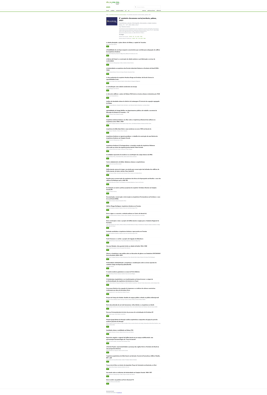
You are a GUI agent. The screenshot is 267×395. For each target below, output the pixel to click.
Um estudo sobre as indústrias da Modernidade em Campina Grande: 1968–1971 (129, 372)
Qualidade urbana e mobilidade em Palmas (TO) (119, 330)
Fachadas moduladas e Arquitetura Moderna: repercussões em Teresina (126, 231)
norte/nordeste (119, 10)
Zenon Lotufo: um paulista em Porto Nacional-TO (120, 380)
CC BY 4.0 (119, 392)
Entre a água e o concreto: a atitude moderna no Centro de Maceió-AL (126, 213)
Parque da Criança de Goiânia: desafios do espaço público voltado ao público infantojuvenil (132, 297)
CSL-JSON (137, 36)
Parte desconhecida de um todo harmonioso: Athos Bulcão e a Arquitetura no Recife (130, 305)
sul (125, 10)
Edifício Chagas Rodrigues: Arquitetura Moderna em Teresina (123, 206)
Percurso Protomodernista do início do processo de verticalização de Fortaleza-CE (129, 312)
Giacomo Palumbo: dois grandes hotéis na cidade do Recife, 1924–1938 (126, 246)
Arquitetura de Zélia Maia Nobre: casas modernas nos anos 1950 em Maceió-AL (128, 129)
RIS (133, 36)
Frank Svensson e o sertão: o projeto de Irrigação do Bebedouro (124, 239)
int (128, 10)
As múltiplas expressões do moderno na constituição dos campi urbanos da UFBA (129, 154)
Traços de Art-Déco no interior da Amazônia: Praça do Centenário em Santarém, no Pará (131, 365)
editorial (159, 10)
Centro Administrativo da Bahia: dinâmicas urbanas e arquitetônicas (125, 162)
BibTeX (130, 36)
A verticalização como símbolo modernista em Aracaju (121, 86)
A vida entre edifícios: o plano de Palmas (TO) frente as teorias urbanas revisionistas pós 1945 (133, 94)
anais (108, 7)
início (107, 14)
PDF (107, 46)
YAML (141, 36)
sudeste (112, 10)
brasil (107, 10)
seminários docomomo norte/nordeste (117, 14)
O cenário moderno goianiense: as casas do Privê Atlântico (123, 272)
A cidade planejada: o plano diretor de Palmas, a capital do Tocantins (126, 42)
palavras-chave (151, 10)
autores (144, 10)
